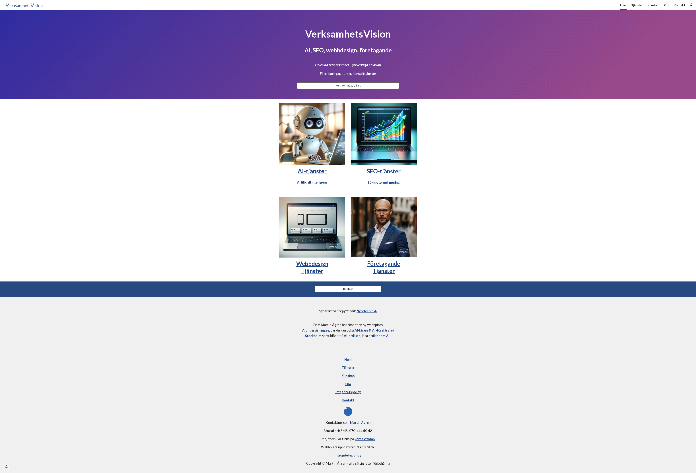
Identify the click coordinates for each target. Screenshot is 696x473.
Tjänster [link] (637, 5)
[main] (348, 40)
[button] (691, 5)
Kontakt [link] (679, 5)
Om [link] (666, 5)
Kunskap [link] (653, 5)
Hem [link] (623, 5)
